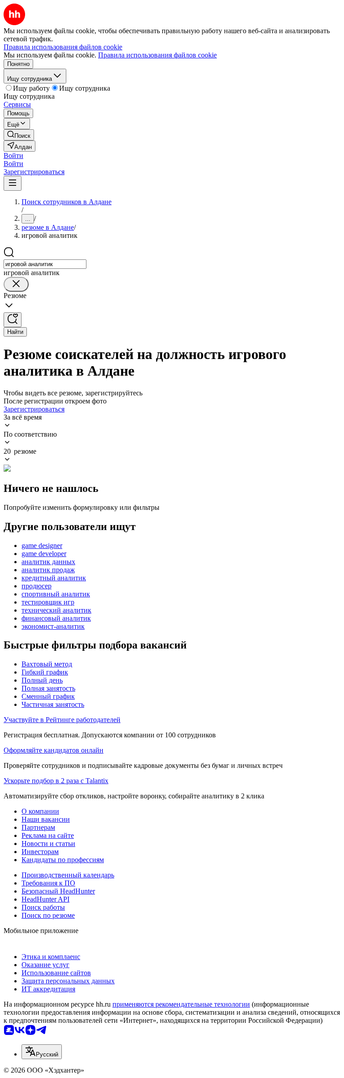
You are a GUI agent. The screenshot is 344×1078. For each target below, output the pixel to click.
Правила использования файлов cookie (157, 55)
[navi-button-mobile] (13, 183)
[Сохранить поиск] (13, 319)
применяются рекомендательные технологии (181, 1004)
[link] (19, 134)
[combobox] (45, 264)
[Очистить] (16, 284)
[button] (13, 155)
